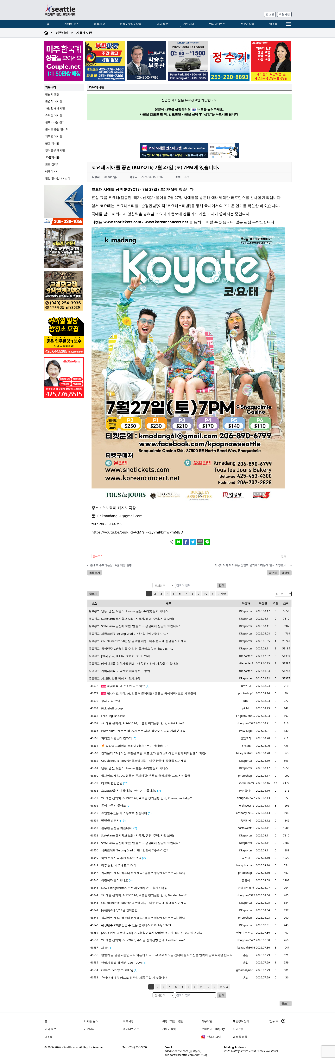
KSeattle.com (70, 1047)
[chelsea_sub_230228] (271, 61)
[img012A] (146, 60)
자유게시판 (53, 157)
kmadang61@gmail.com (122, 515)
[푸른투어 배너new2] (64, 205)
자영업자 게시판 (55, 108)
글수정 (273, 572)
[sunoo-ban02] (63, 61)
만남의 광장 (52, 94)
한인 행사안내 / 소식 (57, 178)
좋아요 (97, 556)
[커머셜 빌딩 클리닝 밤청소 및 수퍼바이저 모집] (64, 334)
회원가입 (284, 14)
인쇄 (283, 556)
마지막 (222, 593)
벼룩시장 (99, 24)
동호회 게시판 (53, 101)
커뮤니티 (188, 24)
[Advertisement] (189, 131)
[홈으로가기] (60, 10)
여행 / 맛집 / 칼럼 (130, 24)
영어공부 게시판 (55, 150)
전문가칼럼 (247, 24)
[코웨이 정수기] (230, 61)
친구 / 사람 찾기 (55, 122)
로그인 (270, 14)
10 (205, 593)
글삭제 (285, 572)
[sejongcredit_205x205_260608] (64, 291)
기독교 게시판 (53, 136)
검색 (221, 585)
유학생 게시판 (53, 115)
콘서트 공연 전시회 (56, 129)
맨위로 (274, 1021)
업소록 (273, 24)
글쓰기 (93, 593)
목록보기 (94, 572)
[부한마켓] (105, 61)
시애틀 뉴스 (72, 24)
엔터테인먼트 (217, 24)
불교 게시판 (52, 143)
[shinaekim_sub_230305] (64, 377)
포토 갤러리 (52, 164)
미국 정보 (162, 24)
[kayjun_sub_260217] (64, 248)
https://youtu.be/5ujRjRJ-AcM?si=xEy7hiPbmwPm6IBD (137, 532)
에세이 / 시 (52, 171)
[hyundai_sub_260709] (188, 61)
